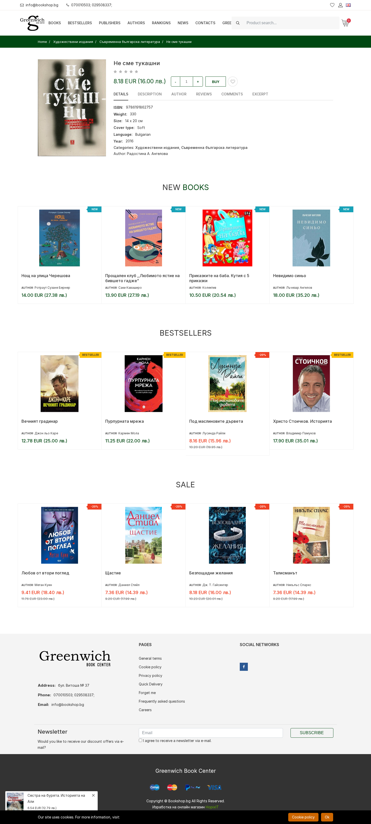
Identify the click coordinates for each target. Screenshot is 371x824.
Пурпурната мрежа (40, 421)
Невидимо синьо (205, 275)
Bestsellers (80, 23)
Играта (280, 572)
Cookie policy (150, 667)
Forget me (147, 692)
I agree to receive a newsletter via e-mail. (176, 740)
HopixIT (212, 807)
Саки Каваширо (46, 287)
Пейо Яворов (296, 433)
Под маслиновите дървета (132, 421)
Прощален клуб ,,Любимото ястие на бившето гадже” (58, 278)
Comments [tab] (232, 94)
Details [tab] (121, 94)
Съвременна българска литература (214, 147)
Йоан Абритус (296, 287)
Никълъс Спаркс (214, 585)
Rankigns (161, 23)
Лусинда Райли (129, 433)
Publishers (109, 23)
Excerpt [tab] (260, 94)
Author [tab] (179, 94)
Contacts (205, 23)
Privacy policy (150, 675)
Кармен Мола (44, 433)
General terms (150, 658)
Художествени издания (157, 147)
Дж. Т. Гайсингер (131, 585)
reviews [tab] (204, 94)
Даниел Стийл (45, 585)
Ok (327, 817)
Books (54, 23)
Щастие (29, 572)
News (183, 23)
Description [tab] (150, 94)
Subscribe (312, 733)
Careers (145, 710)
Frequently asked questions (162, 701)
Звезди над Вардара (293, 275)
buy (215, 82)
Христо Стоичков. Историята (218, 421)
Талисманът (201, 572)
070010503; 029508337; (91, 5)
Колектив (125, 287)
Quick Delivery (151, 684)
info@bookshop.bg (42, 5)
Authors (136, 23)
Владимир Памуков (217, 433)
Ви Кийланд (295, 585)
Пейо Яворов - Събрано (297, 421)
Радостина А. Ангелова (147, 153)
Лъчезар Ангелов (215, 287)
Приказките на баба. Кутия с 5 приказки (135, 278)
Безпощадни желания (127, 572)
